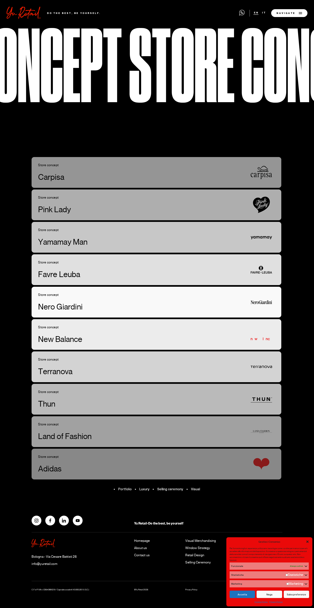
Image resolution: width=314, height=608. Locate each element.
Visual (195, 489)
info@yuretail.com (44, 564)
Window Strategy (197, 548)
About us (140, 548)
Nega (269, 594)
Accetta (242, 594)
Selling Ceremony (198, 562)
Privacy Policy (276, 602)
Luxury (144, 489)
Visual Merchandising (200, 541)
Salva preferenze (296, 594)
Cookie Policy (261, 602)
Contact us (142, 555)
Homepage (142, 541)
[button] (307, 541)
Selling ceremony (170, 489)
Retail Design (194, 555)
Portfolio (125, 489)
